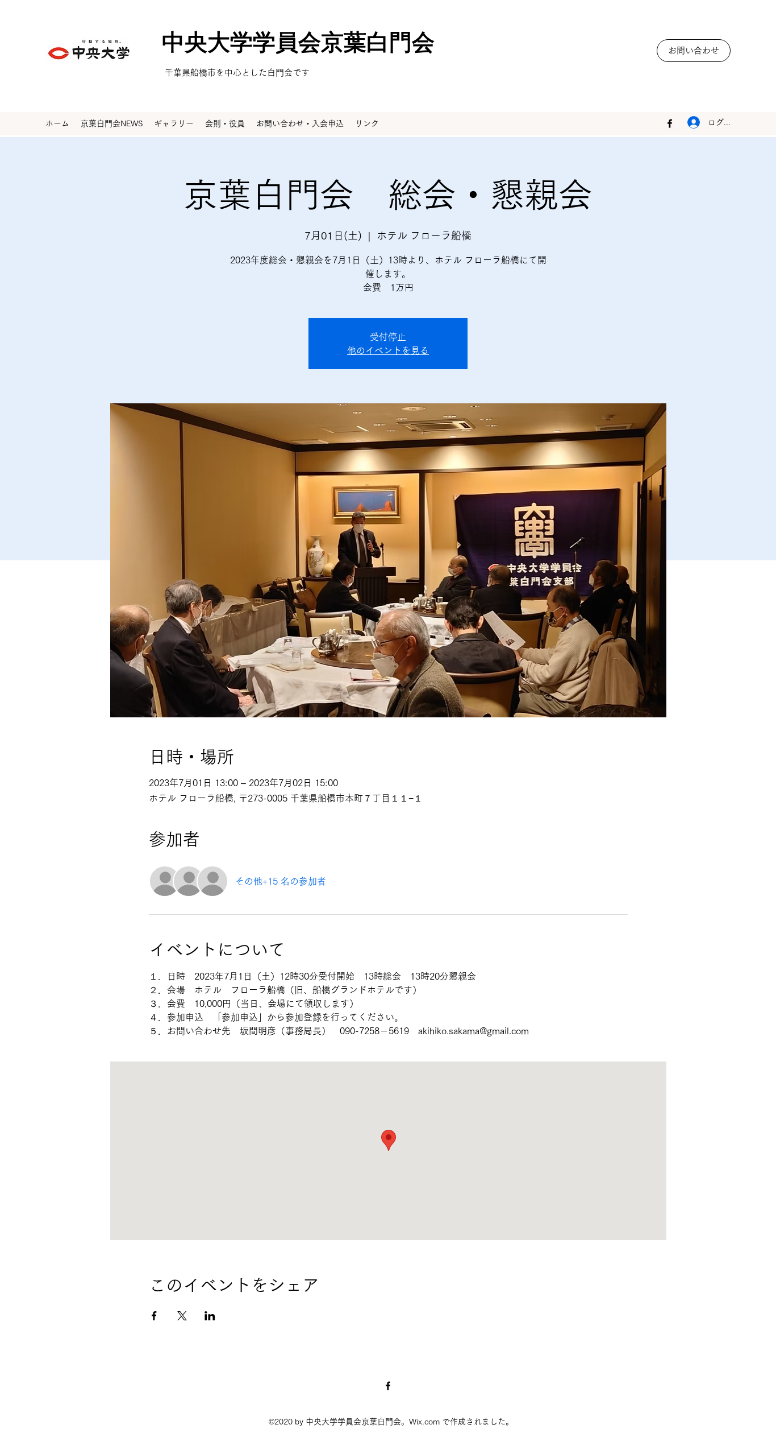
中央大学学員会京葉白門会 (287, 46)
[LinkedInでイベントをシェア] (210, 1315)
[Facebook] (669, 123)
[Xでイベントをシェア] (182, 1315)
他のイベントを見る (388, 350)
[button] (694, 50)
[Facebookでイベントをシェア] (154, 1315)
